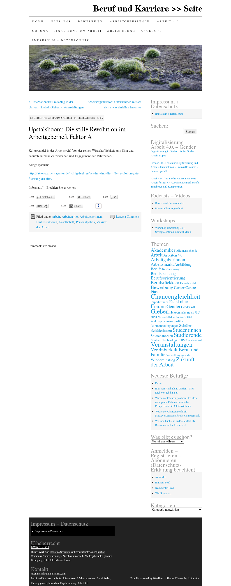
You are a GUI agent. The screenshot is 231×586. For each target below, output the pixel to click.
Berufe (156, 268)
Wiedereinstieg (163, 359)
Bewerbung (90, 21)
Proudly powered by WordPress (147, 578)
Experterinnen (160, 302)
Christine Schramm (60, 552)
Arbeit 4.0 (168, 21)
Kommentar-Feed (164, 488)
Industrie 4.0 (187, 312)
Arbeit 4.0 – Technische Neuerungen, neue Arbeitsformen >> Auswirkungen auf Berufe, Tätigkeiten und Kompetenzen (175, 182)
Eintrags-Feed (162, 482)
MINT (154, 316)
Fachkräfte (178, 301)
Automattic (193, 578)
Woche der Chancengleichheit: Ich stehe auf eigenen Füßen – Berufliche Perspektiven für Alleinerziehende (176, 402)
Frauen (158, 306)
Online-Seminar (176, 316)
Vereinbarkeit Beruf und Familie (175, 351)
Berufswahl (188, 283)
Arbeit (56, 216)
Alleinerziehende (186, 250)
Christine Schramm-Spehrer (53, 117)
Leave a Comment (127, 216)
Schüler (185, 325)
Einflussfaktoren (46, 222)
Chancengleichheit (175, 296)
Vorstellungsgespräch (179, 355)
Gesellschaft (66, 222)
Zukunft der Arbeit (172, 361)
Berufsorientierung (168, 278)
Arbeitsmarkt (162, 264)
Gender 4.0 (188, 307)
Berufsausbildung (170, 269)
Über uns (61, 21)
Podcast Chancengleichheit (169, 208)
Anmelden (160, 477)
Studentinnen (187, 329)
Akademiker (163, 249)
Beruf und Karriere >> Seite (147, 8)
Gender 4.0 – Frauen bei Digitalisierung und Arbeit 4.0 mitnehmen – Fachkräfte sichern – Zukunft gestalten (174, 167)
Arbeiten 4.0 (70, 216)
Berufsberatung (163, 273)
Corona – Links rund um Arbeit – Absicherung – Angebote (97, 30)
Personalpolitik (85, 222)
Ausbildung (183, 264)
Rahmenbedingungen (164, 325)
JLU (197, 312)
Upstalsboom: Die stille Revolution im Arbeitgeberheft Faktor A (77, 133)
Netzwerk (163, 316)
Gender (173, 306)
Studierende (188, 335)
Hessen (174, 312)
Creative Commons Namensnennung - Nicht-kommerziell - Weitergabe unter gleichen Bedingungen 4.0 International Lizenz (71, 556)
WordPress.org (163, 493)
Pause (158, 383)
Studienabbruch (162, 335)
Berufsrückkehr (165, 282)
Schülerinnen (161, 330)
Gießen (160, 311)
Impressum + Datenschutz (60, 40)
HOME (38, 21)
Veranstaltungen (171, 344)
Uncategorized (194, 340)
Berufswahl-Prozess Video (169, 203)
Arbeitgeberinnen (130, 21)
